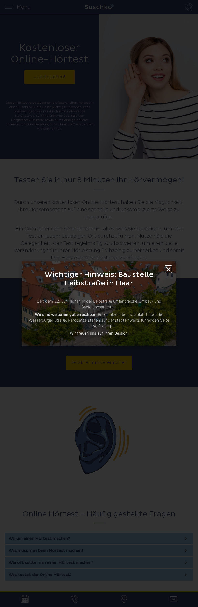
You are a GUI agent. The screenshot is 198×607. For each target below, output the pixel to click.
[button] (168, 269)
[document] (99, 303)
